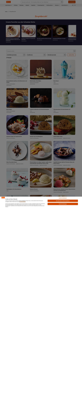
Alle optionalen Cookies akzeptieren (63, 200)
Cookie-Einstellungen (63, 197)
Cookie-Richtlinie (22, 201)
